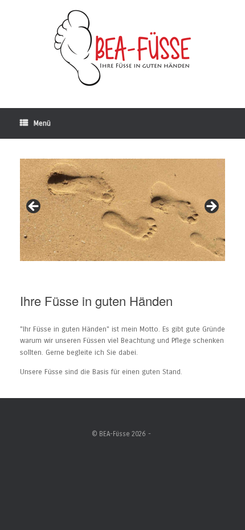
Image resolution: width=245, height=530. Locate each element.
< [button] (34, 207)
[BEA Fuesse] (122, 48)
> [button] (210, 207)
